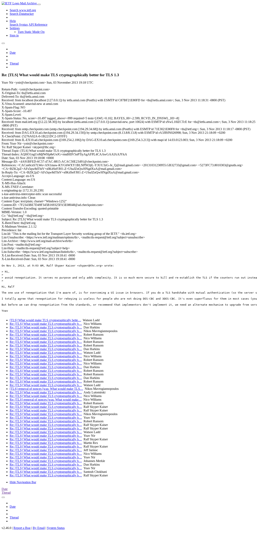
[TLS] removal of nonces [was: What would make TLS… (46, 388)
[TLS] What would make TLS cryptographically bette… (45, 320)
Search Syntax (19, 24)
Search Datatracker (22, 13)
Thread (14, 63)
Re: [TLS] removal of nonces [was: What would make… (46, 399)
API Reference (38, 24)
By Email (39, 528)
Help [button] (13, 21)
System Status (56, 528)
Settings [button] (15, 28)
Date (13, 52)
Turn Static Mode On (31, 31)
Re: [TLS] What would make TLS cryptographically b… (46, 323)
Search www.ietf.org (23, 10)
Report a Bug (22, 528)
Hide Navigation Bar (23, 482)
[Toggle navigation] (39, 4)
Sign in (14, 35)
